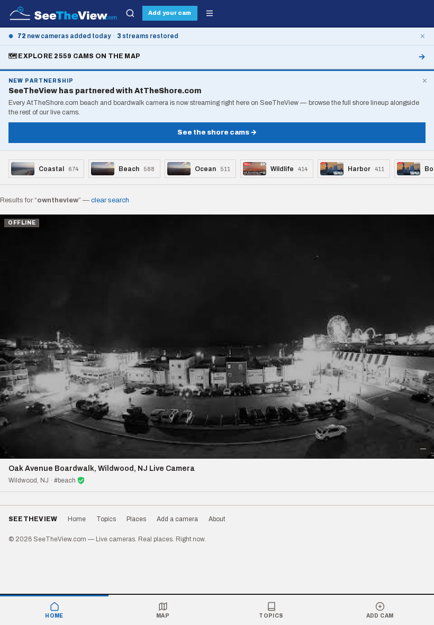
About (217, 519)
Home (54, 616)
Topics (271, 616)
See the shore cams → (217, 132)
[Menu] (209, 13)
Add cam (380, 616)
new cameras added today (64, 36)
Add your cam (169, 13)
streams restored (147, 36)
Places (136, 519)
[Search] (130, 13)
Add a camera (177, 519)
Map (162, 616)
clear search (110, 200)
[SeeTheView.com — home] (63, 13)
